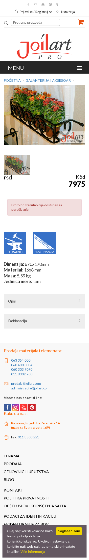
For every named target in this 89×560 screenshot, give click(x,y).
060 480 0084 (21, 365)
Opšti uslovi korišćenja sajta (35, 506)
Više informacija (33, 552)
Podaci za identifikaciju (30, 516)
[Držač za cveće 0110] (17, 165)
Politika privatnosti (26, 498)
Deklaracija (17, 321)
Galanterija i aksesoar (48, 80)
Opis (12, 301)
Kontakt (13, 490)
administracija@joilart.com (30, 388)
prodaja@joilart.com (26, 383)
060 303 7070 (21, 369)
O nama (12, 456)
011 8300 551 (28, 437)
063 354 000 (20, 360)
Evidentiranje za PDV (26, 524)
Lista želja (68, 12)
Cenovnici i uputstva (26, 471)
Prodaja (13, 464)
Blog (9, 479)
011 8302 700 (21, 374)
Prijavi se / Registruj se (36, 12)
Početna (13, 80)
